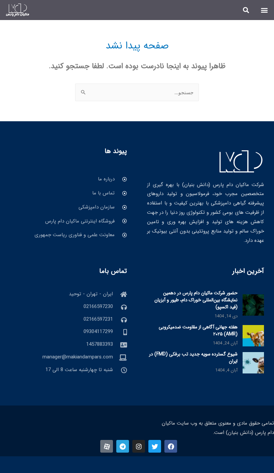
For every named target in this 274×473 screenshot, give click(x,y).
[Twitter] (154, 446)
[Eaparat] (106, 446)
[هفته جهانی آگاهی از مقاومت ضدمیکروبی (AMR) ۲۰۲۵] (253, 335)
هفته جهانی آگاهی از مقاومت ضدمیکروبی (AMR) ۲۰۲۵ (198, 330)
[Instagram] (138, 446)
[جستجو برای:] (137, 93)
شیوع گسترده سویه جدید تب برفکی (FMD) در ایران (193, 357)
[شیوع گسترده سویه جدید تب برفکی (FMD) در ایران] (253, 362)
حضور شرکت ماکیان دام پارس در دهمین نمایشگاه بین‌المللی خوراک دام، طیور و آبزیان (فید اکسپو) (196, 300)
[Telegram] (122, 446)
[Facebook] (170, 446)
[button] (264, 9)
